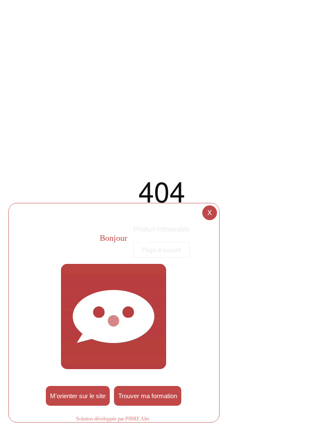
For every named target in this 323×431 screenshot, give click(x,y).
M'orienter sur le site (78, 395)
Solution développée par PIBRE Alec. (113, 419)
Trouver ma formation (147, 395)
